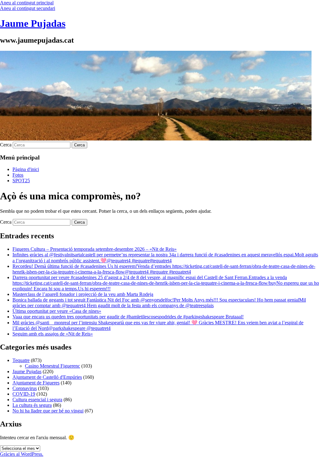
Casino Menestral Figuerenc (52, 366)
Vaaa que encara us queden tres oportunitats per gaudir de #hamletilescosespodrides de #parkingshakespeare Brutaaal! (128, 316)
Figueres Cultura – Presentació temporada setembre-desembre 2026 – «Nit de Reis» (94, 249)
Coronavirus (24, 388)
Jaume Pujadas (32, 23)
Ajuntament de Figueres (36, 382)
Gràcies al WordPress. (21, 454)
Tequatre (21, 360)
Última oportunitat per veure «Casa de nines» (56, 311)
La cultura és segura (32, 405)
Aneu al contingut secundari (27, 8)
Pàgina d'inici (25, 169)
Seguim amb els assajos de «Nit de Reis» (52, 333)
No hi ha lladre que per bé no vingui (47, 410)
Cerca (6, 144)
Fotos (17, 175)
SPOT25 (21, 180)
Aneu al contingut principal (27, 2)
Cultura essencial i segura (37, 399)
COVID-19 (23, 394)
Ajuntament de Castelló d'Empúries (47, 377)
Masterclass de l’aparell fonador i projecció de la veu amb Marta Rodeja (82, 294)
